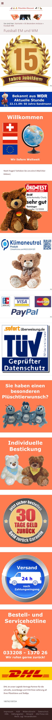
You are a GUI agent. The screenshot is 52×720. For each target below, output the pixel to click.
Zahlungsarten (17, 714)
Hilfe (6, 714)
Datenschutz (43, 711)
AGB (18, 711)
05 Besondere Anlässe (33, 23)
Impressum (8, 711)
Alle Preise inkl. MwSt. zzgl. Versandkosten (31, 715)
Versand (29, 714)
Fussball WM (9, 26)
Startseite (18, 23)
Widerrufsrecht (29, 711)
